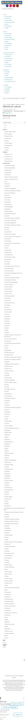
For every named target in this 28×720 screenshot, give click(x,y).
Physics (7, 492)
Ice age (7, 387)
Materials (7, 435)
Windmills (7, 629)
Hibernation (8, 368)
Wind (6, 626)
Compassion (8, 252)
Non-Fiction (8, 18)
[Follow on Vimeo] (20, 5)
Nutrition (7, 471)
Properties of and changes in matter (14, 512)
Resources (6, 70)
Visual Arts (8, 610)
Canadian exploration (10, 220)
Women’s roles (9, 631)
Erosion (7, 314)
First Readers (8, 43)
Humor (7, 384)
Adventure (8, 174)
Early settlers (8, 289)
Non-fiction (8, 138)
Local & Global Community (12, 428)
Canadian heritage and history (13, 225)
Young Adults (8, 26)
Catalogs (6, 85)
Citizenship (8, 241)
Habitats (7, 361)
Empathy (7, 305)
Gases (6, 345)
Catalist (7, 93)
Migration (7, 444)
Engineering (8, 309)
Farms (7, 328)
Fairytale (7, 323)
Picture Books (8, 16)
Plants (7, 501)
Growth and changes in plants (13, 359)
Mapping (7, 430)
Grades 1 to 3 (8, 154)
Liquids (7, 423)
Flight (6, 330)
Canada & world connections (12, 218)
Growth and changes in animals (13, 357)
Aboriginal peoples (10, 165)
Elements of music (10, 302)
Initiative (7, 400)
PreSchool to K (9, 159)
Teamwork (8, 592)
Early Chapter (8, 60)
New (5, 14)
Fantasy (7, 325)
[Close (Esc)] (0, 717)
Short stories (8, 565)
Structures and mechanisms (12, 587)
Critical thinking (9, 270)
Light (6, 419)
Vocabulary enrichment (11, 612)
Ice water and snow (10, 389)
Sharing (7, 562)
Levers (7, 416)
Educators (7, 71)
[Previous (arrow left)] (0, 719)
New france (8, 462)
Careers (7, 227)
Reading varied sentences (11, 523)
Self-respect (8, 558)
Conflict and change (10, 257)
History (7, 373)
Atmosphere (8, 204)
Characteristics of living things (13, 236)
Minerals (7, 446)
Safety (7, 548)
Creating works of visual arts (12, 266)
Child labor (8, 238)
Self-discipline (9, 555)
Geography (8, 350)
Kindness (7, 414)
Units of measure (9, 603)
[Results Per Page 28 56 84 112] (14, 122)
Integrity (7, 405)
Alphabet (7, 186)
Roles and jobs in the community (13, 542)
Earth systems (8, 291)
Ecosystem (8, 298)
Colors (7, 248)
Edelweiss (7, 91)
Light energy (8, 421)
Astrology (7, 200)
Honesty (7, 375)
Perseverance (8, 487)
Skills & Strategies (9, 567)
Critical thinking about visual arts (13, 273)
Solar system (8, 574)
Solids (6, 576)
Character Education (10, 234)
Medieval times (9, 442)
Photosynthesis (9, 489)
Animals (7, 195)
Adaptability (8, 170)
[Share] (2, 717)
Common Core (8, 79)
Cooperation (8, 259)
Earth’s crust (8, 293)
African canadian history (11, 179)
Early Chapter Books (10, 22)
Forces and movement (11, 339)
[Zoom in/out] (5, 717)
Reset (4, 647)
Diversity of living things (11, 282)
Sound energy (8, 578)
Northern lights (9, 464)
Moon (6, 448)
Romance (7, 544)
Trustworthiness (9, 601)
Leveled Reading (9, 77)
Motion (7, 451)
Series (6, 49)
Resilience (8, 530)
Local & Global (9, 425)
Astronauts (8, 202)
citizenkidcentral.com (10, 81)
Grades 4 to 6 (8, 156)
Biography (8, 209)
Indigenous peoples (10, 398)
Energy (7, 307)
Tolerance (7, 597)
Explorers (7, 319)
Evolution (7, 316)
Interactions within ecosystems (13, 407)
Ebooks (6, 28)
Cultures (7, 275)
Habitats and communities (12, 364)
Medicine (7, 439)
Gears (6, 348)
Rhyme (7, 537)
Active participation (10, 168)
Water (6, 619)
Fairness (7, 321)
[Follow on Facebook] (7, 5)
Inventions (8, 412)
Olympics (7, 474)
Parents (7, 73)
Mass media (8, 432)
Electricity (7, 300)
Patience (7, 483)
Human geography (10, 380)
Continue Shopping (9, 707)
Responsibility (8, 535)
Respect (7, 532)
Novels (6, 24)
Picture (7, 494)
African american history (11, 177)
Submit (17, 715)
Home (4, 98)
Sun (6, 590)
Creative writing (9, 268)
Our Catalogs (8, 87)
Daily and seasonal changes (12, 277)
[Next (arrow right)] (2, 719)
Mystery (7, 455)
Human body (8, 377)
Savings (7, 551)
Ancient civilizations (10, 193)
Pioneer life (8, 499)
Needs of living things (10, 460)
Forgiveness (8, 341)
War (6, 617)
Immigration (8, 393)
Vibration (7, 608)
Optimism (7, 478)
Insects (7, 403)
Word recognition (9, 633)
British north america (10, 213)
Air (6, 181)
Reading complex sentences (12, 519)
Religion (7, 526)
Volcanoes (7, 615)
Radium (7, 516)
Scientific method (9, 553)
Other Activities (9, 480)
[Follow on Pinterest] (14, 5)
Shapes (7, 560)
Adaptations (8, 172)
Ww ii (6, 638)
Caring (7, 229)
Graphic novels (9, 355)
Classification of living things (12, 243)
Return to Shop (17, 704)
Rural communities (10, 546)
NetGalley (7, 89)
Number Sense (9, 469)
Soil (6, 569)
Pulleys (7, 514)
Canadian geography (10, 222)
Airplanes (7, 183)
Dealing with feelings (10, 280)
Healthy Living (8, 366)
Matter (7, 437)
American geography (10, 188)
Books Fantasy (8, 211)
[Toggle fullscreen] (3, 717)
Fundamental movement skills (12, 343)
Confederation (9, 254)
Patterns (7, 485)
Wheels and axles (9, 624)
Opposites (8, 476)
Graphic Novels (9, 20)
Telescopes (8, 594)
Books (5, 31)
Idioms (7, 391)
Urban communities (10, 606)
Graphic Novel (9, 136)
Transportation (9, 599)
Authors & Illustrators (9, 52)
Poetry (7, 503)
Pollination (8, 506)
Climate (7, 245)
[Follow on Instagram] (10, 5)
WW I (6, 635)
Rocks (6, 539)
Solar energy (8, 571)
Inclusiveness (8, 396)
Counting (7, 261)
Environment (8, 312)
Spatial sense (8, 583)
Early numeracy (9, 284)
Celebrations (8, 232)
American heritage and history (13, 190)
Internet (7, 409)
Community (8, 250)
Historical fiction (9, 371)
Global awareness (9, 352)
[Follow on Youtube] (17, 5)
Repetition (8, 528)
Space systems (9, 580)
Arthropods (8, 197)
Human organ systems (11, 382)
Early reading (8, 286)
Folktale (7, 332)
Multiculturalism (9, 453)
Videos (6, 75)
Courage (7, 264)
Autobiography (9, 206)
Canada (7, 216)
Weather (7, 622)
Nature (7, 457)
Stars (6, 585)
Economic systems (10, 296)
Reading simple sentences (12, 521)
